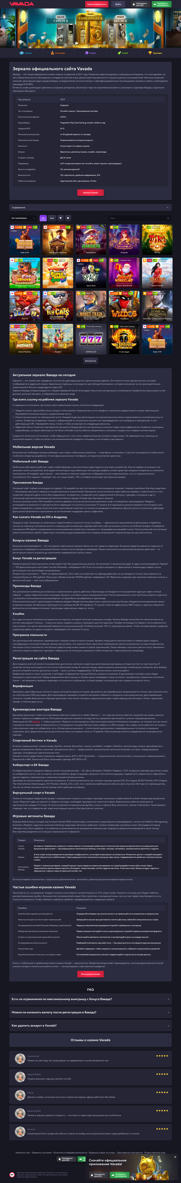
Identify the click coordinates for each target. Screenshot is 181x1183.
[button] (3, 28)
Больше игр (90, 361)
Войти (118, 4)
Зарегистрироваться (96, 4)
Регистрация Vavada (90, 974)
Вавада (36, 721)
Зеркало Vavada (90, 192)
